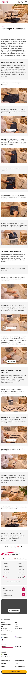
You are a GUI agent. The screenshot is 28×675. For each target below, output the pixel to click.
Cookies (3, 666)
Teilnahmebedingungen (20, 666)
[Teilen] (21, 546)
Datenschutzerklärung (19, 660)
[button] (10, 130)
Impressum (3, 663)
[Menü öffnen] (26, 2)
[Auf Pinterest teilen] (18, 546)
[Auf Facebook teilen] (11, 546)
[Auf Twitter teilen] (14, 546)
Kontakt (16, 663)
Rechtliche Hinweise (5, 660)
